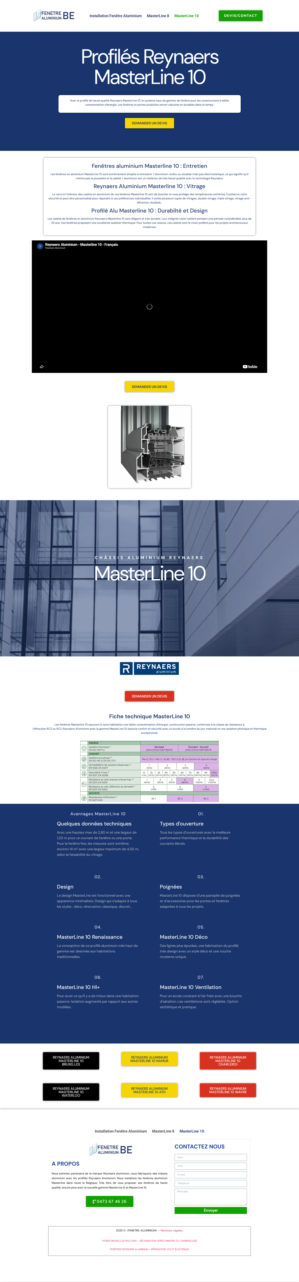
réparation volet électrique (170, 1249)
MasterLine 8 (158, 16)
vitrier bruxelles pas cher (119, 1240)
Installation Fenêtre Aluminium (116, 16)
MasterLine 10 (186, 16)
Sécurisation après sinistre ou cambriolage (168, 1240)
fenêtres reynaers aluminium (129, 1249)
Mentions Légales (172, 1230)
